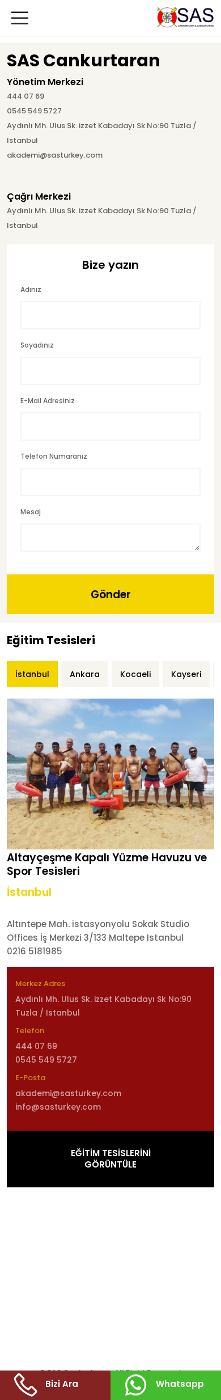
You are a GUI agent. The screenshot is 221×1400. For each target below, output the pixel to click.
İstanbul (32, 674)
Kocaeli (135, 674)
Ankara (85, 674)
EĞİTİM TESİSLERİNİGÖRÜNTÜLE (111, 1158)
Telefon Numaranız (53, 456)
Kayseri (186, 674)
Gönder (111, 594)
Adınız (30, 289)
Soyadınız (37, 345)
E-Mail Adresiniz (47, 400)
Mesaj (30, 512)
